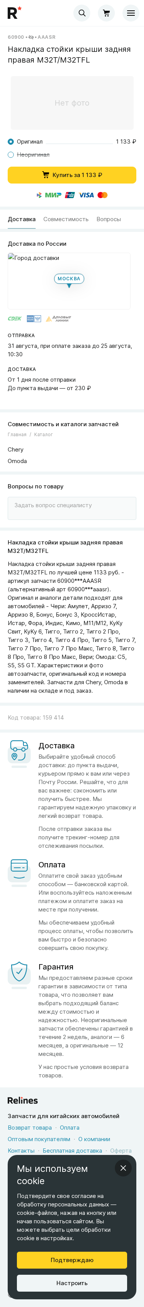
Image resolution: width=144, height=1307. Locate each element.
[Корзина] (106, 13)
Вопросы (108, 219)
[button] (69, 281)
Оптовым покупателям (39, 1139)
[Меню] (130, 13)
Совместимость (66, 219)
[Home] (15, 13)
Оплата (69, 1127)
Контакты (21, 1150)
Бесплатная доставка (72, 1150)
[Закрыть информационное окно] (123, 1168)
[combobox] (81, 13)
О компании (94, 1139)
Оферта (121, 1150)
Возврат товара (30, 1127)
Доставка (22, 219)
